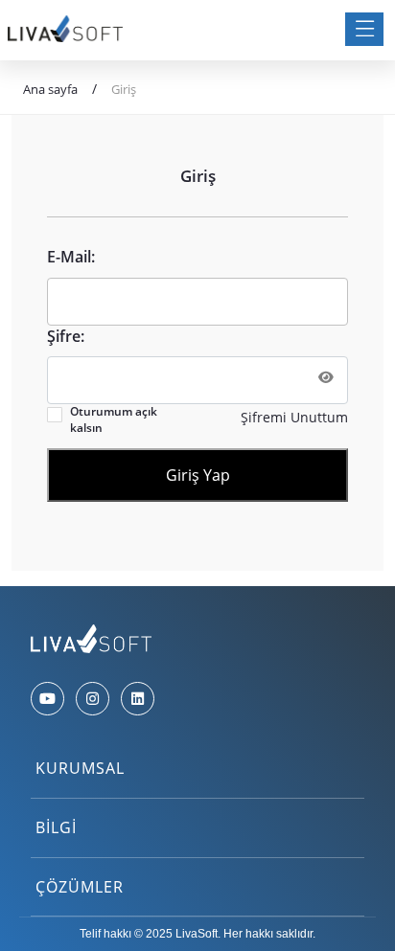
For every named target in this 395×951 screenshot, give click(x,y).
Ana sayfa (50, 89)
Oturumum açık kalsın (113, 420)
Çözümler (79, 886)
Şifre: (65, 336)
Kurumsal (80, 768)
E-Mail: (71, 256)
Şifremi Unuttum (294, 417)
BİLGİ (56, 827)
